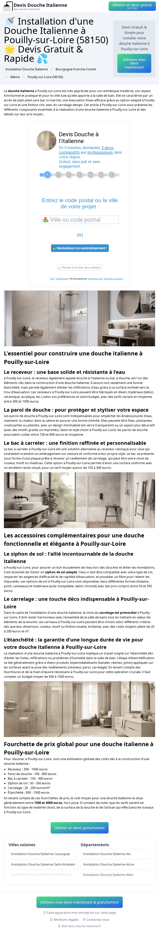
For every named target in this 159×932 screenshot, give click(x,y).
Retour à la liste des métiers (81, 267)
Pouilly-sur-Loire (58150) (45, 77)
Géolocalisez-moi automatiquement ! (81, 248)
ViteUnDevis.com (95, 279)
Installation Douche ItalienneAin (107, 854)
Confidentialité (61, 279)
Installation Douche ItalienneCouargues (40, 854)
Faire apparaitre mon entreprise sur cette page (81, 912)
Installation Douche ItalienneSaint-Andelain (43, 864)
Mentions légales (66, 919)
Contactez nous (97, 919)
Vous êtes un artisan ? (113, 279)
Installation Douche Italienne (26, 69)
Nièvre (15, 77)
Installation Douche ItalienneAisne (108, 864)
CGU (52, 279)
